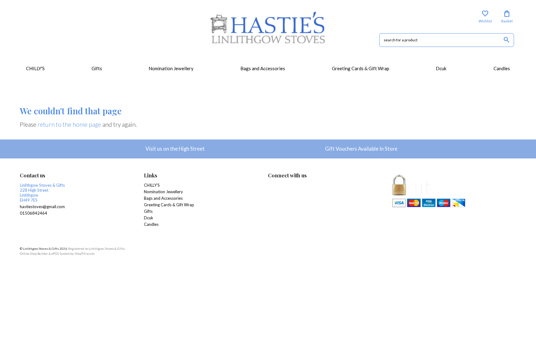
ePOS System (60, 253)
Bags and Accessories (262, 68)
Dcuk (441, 68)
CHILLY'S (35, 68)
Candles (502, 68)
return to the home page (69, 124)
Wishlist (485, 16)
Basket (507, 16)
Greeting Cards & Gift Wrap (360, 68)
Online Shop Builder (34, 253)
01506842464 (33, 213)
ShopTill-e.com (84, 253)
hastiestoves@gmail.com (42, 206)
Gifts (97, 68)
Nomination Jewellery (171, 68)
